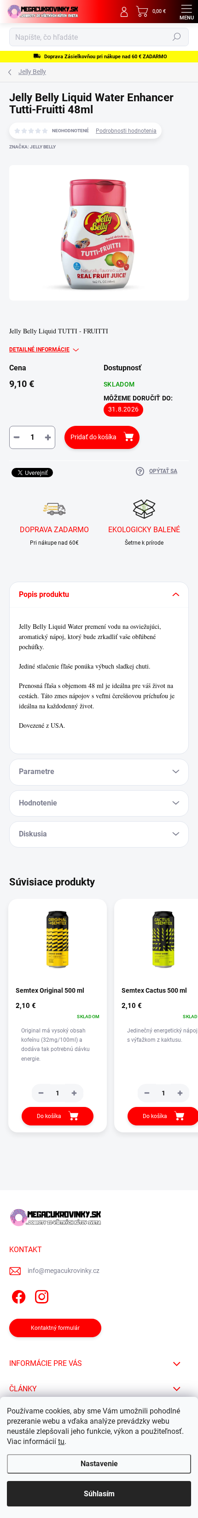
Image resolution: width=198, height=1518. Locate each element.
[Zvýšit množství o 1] (74, 1093)
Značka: (32, 146)
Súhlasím (99, 1493)
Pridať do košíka (93, 437)
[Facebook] (17, 1295)
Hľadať (177, 37)
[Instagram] (40, 1295)
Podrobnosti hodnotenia (126, 131)
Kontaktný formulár (55, 1328)
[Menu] (186, 11)
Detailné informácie (39, 349)
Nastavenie (99, 1463)
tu (61, 1441)
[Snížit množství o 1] (41, 1093)
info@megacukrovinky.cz (63, 1270)
